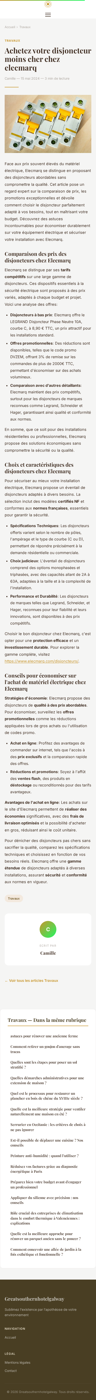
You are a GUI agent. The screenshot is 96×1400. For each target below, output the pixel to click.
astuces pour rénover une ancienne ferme (44, 1036)
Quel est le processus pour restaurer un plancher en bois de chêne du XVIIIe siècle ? (46, 1096)
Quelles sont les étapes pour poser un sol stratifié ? (43, 1064)
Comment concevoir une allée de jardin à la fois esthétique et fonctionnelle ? (45, 1252)
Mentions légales (17, 1362)
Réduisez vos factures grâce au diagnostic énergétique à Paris (44, 1169)
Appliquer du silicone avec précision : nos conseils (44, 1200)
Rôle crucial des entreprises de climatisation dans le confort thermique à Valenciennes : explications (46, 1218)
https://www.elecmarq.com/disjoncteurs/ (41, 661)
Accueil (10, 27)
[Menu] (48, 15)
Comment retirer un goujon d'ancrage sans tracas (45, 1049)
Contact (11, 1371)
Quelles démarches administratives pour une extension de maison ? (47, 1080)
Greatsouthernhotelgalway (34, 1298)
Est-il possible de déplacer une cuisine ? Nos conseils (46, 1142)
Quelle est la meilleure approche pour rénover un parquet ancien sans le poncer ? (45, 1236)
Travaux (25, 27)
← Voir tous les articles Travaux (31, 980)
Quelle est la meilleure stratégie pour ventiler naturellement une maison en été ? (48, 1111)
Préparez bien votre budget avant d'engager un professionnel (45, 1184)
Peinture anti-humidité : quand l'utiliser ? (44, 1155)
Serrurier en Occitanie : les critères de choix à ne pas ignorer (48, 1127)
